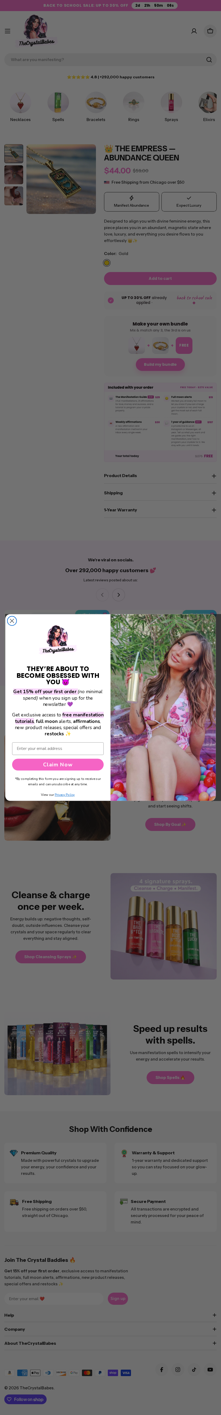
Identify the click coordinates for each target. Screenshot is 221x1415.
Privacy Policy (65, 795)
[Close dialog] (11, 620)
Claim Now (57, 764)
